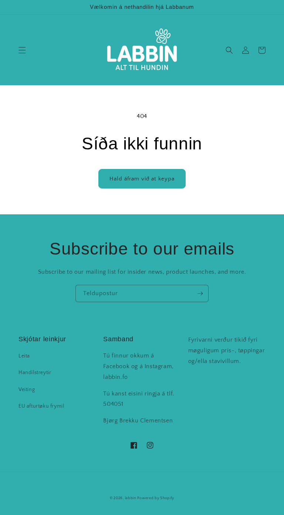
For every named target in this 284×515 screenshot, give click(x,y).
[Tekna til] (200, 293)
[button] (22, 50)
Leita (24, 356)
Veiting (26, 390)
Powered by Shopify (155, 498)
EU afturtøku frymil (41, 406)
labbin (130, 498)
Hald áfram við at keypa (142, 179)
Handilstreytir (34, 373)
